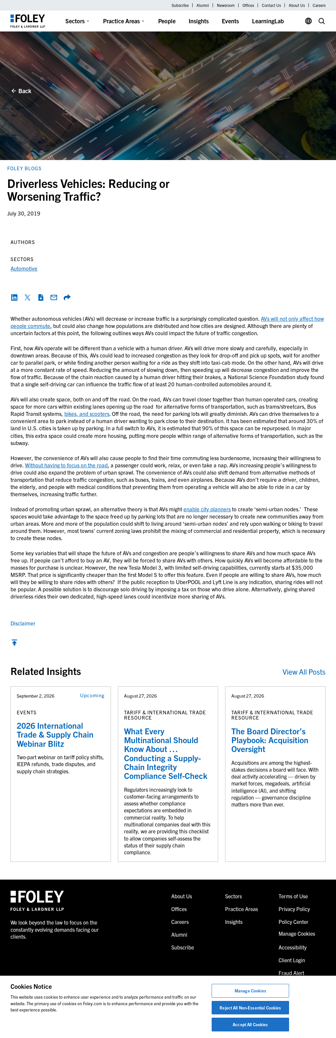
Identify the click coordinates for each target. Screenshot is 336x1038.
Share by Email (54, 297)
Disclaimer (22, 623)
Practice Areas (121, 21)
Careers (319, 5)
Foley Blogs (24, 168)
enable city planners (207, 508)
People (167, 21)
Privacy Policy (294, 909)
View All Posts (304, 671)
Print (41, 297)
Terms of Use (293, 896)
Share (67, 297)
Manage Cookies (250, 990)
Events (230, 21)
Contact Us (271, 5)
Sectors (75, 21)
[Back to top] (14, 644)
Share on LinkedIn (14, 297)
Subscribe (180, 5)
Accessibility (292, 947)
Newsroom (226, 5)
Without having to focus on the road (66, 464)
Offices (248, 5)
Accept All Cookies (250, 1024)
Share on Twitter (28, 297)
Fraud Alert (291, 972)
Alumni (203, 5)
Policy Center (293, 921)
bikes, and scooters (86, 413)
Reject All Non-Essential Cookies (250, 1007)
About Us (297, 5)
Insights (199, 21)
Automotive (23, 268)
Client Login (292, 960)
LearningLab (268, 21)
